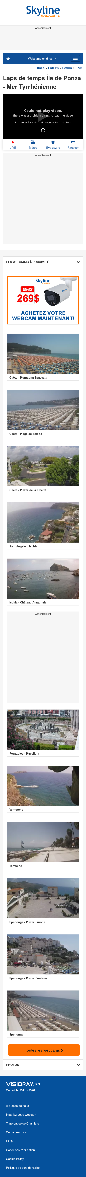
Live (78, 67)
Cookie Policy (15, 1159)
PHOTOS (12, 1064)
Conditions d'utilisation (20, 1150)
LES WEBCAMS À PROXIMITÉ (27, 262)
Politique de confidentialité (23, 1167)
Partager (73, 147)
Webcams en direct (41, 58)
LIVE (13, 147)
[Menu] (75, 58)
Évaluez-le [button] (53, 147)
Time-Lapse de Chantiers (22, 1123)
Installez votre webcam (21, 1114)
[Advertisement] (43, 40)
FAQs (10, 1141)
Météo (33, 147)
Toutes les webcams (43, 1050)
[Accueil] (8, 58)
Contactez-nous (16, 1132)
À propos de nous (17, 1105)
